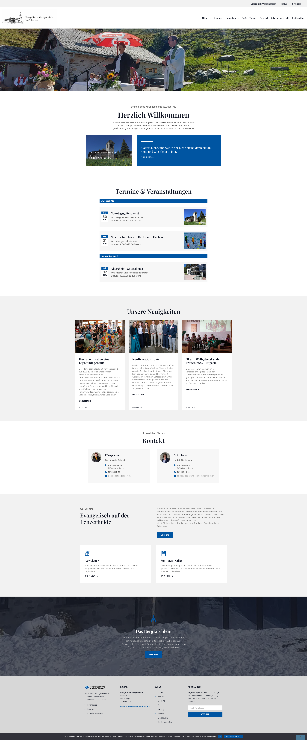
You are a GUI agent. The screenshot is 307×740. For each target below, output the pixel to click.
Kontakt (284, 4)
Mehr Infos (165, 576)
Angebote (231, 18)
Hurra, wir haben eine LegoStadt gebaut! (94, 361)
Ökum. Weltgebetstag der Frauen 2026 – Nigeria (203, 361)
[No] (300, 737)
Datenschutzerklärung (233, 736)
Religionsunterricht (280, 18)
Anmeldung (90, 576)
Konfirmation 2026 (145, 359)
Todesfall (264, 18)
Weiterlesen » (85, 401)
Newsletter (296, 4)
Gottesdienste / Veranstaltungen (263, 4)
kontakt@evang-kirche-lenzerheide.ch (135, 706)
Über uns (218, 18)
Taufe (244, 18)
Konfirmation (298, 18)
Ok (220, 736)
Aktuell (205, 18)
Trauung (253, 18)
